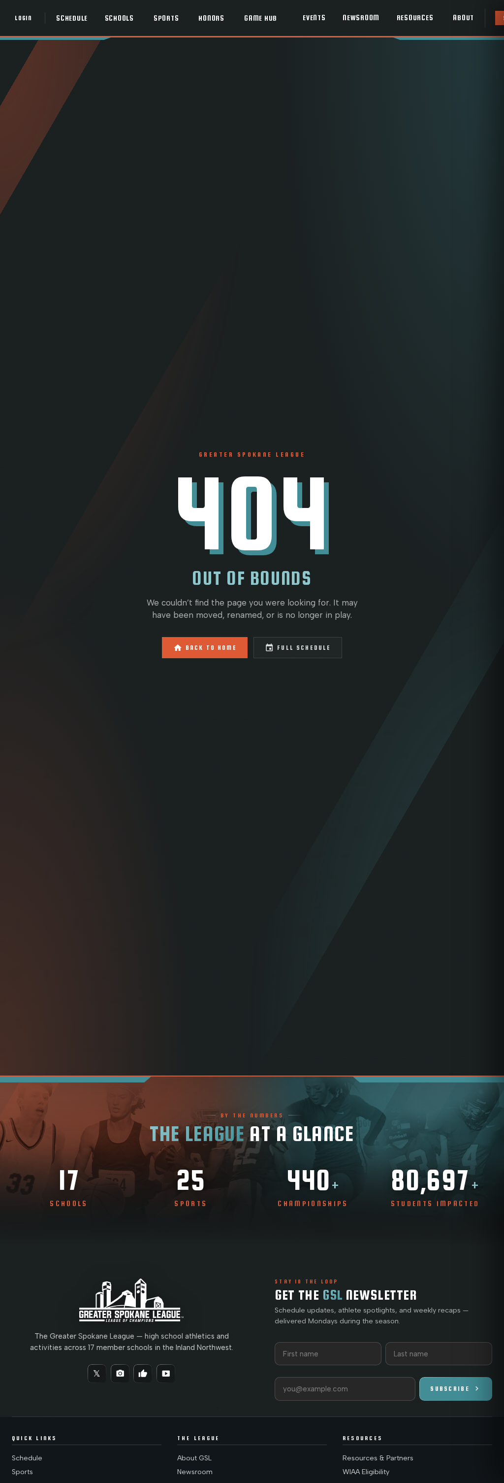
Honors (211, 18)
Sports (166, 18)
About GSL (194, 1458)
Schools (119, 18)
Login (23, 18)
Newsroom (361, 18)
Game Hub (260, 18)
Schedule (72, 18)
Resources (415, 18)
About (463, 18)
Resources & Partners (378, 1458)
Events (314, 18)
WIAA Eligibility (366, 1472)
